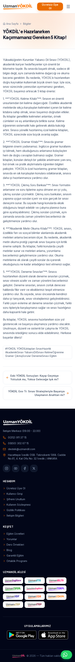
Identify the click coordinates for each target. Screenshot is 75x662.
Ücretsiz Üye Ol (50, 6)
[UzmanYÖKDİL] (18, 6)
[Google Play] (21, 635)
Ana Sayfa (12, 23)
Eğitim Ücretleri (15, 533)
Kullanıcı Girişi (15, 493)
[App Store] (53, 635)
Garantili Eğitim (15, 555)
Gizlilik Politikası (16, 510)
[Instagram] (6, 468)
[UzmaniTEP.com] (35, 604)
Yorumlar (12, 539)
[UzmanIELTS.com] (56, 580)
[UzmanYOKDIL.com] (56, 596)
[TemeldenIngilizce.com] (35, 588)
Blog (9, 550)
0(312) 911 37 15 (17, 437)
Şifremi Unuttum (16, 499)
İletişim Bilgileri (15, 515)
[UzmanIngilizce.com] (13, 580)
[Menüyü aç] (68, 7)
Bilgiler (27, 23)
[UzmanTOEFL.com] (56, 588)
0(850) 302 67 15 (18, 443)
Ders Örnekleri (15, 544)
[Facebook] (24, 468)
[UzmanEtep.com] (13, 604)
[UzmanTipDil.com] (13, 588)
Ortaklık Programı (17, 560)
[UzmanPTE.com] (35, 580)
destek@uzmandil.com (21, 449)
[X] (34, 468)
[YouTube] (15, 468)
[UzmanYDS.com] (35, 596)
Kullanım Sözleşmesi (19, 504)
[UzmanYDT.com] (13, 596)
